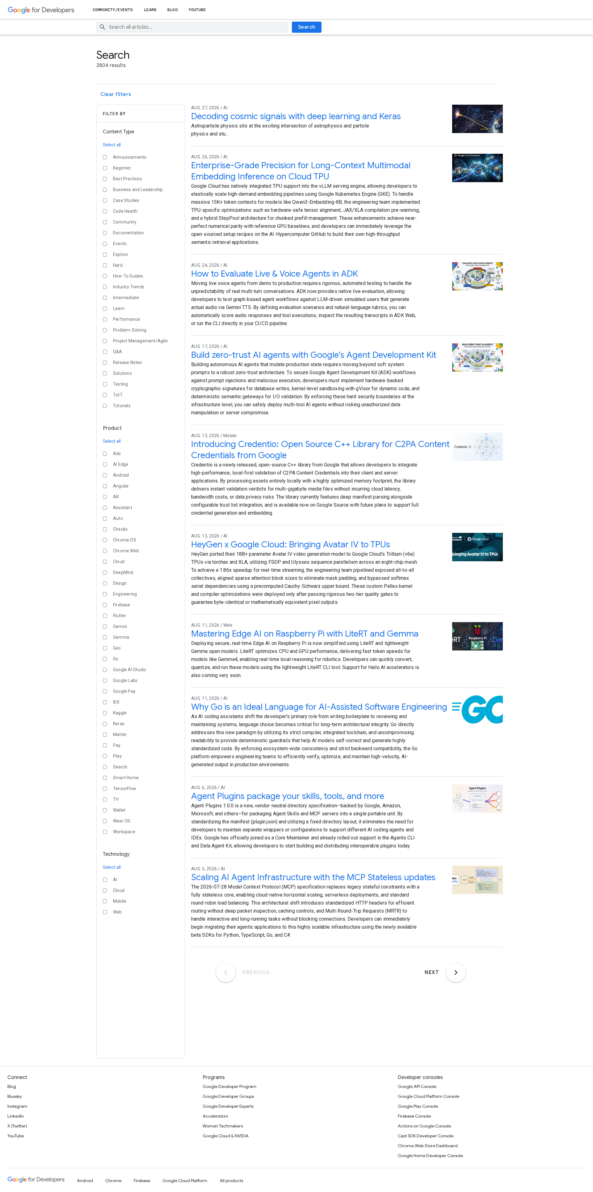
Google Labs (125, 680)
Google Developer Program (229, 1086)
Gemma (121, 637)
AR (116, 496)
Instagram (17, 1106)
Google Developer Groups (228, 1096)
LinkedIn (15, 1116)
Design (120, 583)
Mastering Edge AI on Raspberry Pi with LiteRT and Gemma (304, 633)
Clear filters (115, 94)
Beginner (122, 167)
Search (307, 27)
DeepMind (123, 572)
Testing (120, 384)
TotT (118, 394)
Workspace (124, 831)
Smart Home (126, 777)
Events (120, 243)
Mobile (119, 901)
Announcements (130, 157)
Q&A (117, 351)
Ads (117, 453)
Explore (120, 254)
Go (115, 658)
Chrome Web (126, 550)
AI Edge (120, 464)
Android (121, 475)
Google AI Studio (129, 669)
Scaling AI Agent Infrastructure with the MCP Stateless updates (313, 877)
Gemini (120, 626)
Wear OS (121, 820)
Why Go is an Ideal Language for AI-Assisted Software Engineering (319, 706)
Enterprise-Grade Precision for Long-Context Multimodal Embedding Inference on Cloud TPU (300, 171)
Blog (172, 9)
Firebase (121, 604)
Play (117, 756)
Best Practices (127, 178)
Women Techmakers (223, 1126)
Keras (118, 723)
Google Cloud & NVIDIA (226, 1136)
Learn (150, 9)
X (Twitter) (17, 1126)
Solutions (122, 373)
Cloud (118, 561)
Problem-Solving (129, 330)
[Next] (456, 972)
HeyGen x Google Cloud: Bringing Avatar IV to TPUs (290, 544)
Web (117, 912)
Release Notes (127, 362)
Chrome (113, 1180)
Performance (126, 319)
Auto (118, 518)
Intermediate (126, 297)
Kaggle (120, 712)
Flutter (119, 615)
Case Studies (126, 200)
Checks (120, 529)
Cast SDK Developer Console (425, 1136)
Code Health (125, 211)
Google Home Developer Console (430, 1155)
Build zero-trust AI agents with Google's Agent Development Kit (313, 354)
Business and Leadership (138, 189)
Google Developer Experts (228, 1106)
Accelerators (215, 1116)
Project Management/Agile (140, 340)
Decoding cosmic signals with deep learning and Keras (296, 116)
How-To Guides (128, 276)
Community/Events (113, 9)
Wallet (119, 810)
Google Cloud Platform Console (428, 1096)
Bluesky (14, 1096)
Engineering (125, 594)
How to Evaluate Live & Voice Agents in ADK (274, 273)
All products (231, 1180)
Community (125, 222)
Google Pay (124, 691)
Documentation (128, 232)
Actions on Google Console (424, 1126)
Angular (121, 485)
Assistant (122, 507)
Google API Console (417, 1086)
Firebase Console (414, 1116)
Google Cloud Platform (184, 1180)
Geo (117, 648)
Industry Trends (128, 286)
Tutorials (122, 405)
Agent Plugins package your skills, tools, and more (287, 796)
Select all (112, 144)
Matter (120, 734)
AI (115, 879)
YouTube (197, 9)
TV (116, 799)
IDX (116, 702)
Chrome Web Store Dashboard (428, 1145)
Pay (117, 745)
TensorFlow (124, 788)
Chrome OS (124, 539)
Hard (118, 265)
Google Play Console (418, 1106)
